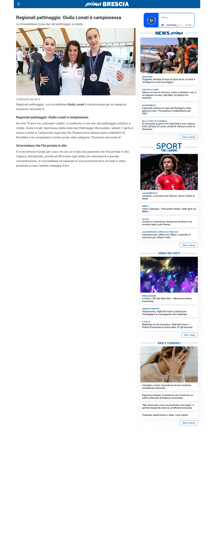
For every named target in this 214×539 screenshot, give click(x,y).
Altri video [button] (189, 335)
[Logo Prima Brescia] (107, 4)
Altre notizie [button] (188, 137)
